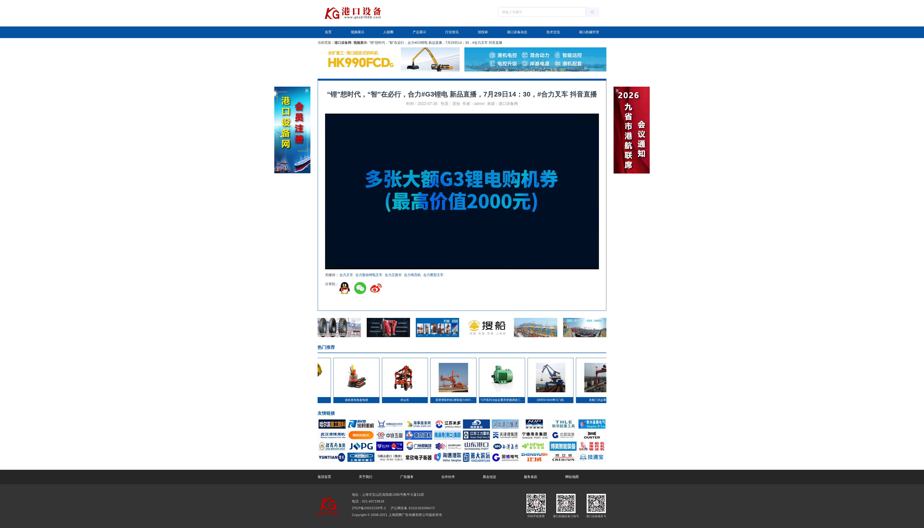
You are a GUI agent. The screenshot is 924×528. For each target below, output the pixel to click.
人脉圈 (388, 32)
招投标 (483, 32)
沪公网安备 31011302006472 (412, 508)
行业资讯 (452, 32)
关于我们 (365, 477)
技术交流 (553, 32)
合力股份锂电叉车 (368, 275)
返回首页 (324, 477)
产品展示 (419, 32)
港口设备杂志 (517, 32)
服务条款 (530, 477)
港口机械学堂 (589, 32)
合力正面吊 (393, 275)
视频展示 (357, 32)
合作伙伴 (448, 477)
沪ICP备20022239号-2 (369, 508)
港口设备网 (342, 43)
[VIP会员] (292, 88)
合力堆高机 (412, 275)
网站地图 (572, 477)
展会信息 (489, 477)
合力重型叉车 (433, 275)
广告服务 (407, 477)
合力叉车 (346, 275)
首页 (328, 32)
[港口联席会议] (632, 88)
